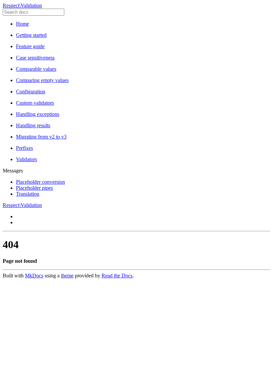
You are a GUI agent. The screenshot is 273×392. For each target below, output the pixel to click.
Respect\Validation (22, 5)
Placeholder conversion (40, 182)
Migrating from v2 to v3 (41, 137)
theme (67, 275)
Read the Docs (117, 275)
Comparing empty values (42, 80)
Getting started (31, 35)
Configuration (30, 91)
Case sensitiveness (35, 57)
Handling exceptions (37, 114)
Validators (26, 159)
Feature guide (30, 46)
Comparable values (36, 69)
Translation (27, 194)
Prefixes (24, 148)
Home (22, 24)
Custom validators (35, 103)
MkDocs (34, 275)
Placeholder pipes (34, 188)
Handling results (33, 125)
